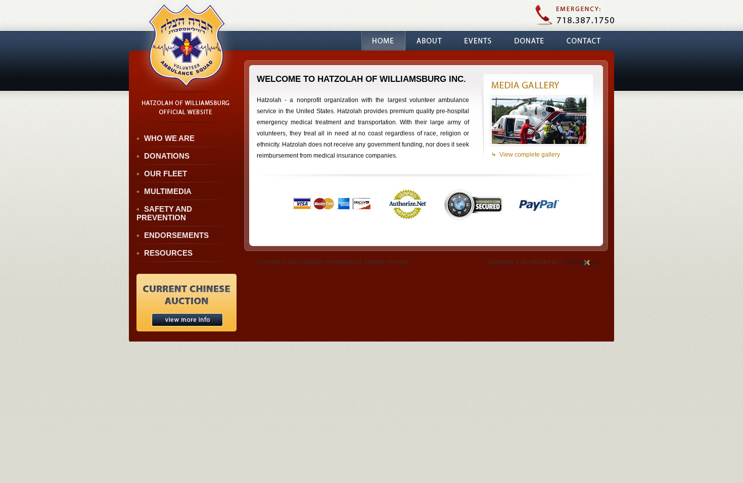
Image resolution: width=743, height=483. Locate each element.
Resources (168, 253)
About (429, 41)
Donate (528, 41)
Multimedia (168, 191)
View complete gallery (529, 154)
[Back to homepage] (186, 86)
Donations (167, 156)
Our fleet (165, 173)
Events (477, 41)
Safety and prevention (164, 213)
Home (383, 41)
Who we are (169, 138)
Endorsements (176, 235)
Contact (583, 41)
